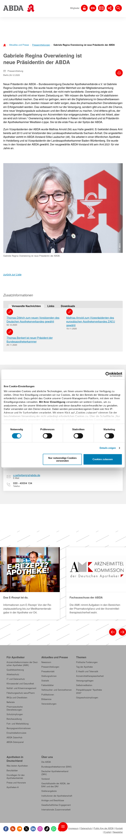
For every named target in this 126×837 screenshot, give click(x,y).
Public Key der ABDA (104, 828)
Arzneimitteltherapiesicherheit (90, 676)
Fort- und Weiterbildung (18, 723)
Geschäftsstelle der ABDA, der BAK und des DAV (55, 785)
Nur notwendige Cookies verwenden (62, 459)
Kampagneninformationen (19, 728)
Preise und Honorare (16, 782)
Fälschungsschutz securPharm (21, 692)
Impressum (73, 828)
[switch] (47, 435)
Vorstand (45, 778)
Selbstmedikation (84, 685)
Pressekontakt (47, 671)
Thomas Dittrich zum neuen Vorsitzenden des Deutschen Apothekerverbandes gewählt (33, 319)
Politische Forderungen (87, 662)
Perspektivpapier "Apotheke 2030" (89, 691)
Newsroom (46, 662)
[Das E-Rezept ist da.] (30, 583)
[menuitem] (18, 44)
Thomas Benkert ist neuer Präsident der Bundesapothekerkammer (30, 339)
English (107, 832)
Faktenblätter (47, 685)
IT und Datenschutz (16, 678)
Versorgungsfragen (85, 680)
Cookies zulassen (103, 459)
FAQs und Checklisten (17, 697)
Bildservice (46, 699)
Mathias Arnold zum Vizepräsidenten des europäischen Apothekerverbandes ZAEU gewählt (90, 321)
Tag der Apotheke (84, 666)
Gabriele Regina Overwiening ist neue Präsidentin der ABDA (84, 44)
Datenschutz (86, 828)
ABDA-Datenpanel (15, 742)
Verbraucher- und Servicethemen (56, 689)
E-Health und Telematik (87, 671)
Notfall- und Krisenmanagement (21, 688)
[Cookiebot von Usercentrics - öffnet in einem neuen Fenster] (108, 374)
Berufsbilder (12, 770)
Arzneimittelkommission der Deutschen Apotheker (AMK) (22, 664)
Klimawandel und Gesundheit (20, 683)
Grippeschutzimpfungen (87, 697)
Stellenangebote (49, 791)
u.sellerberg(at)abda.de (26, 475)
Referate (11, 702)
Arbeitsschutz (13, 674)
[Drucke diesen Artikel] (119, 72)
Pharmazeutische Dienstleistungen (15, 708)
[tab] (26, 306)
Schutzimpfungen (15, 714)
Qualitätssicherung (15, 669)
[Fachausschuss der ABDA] (96, 583)
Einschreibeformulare (16, 732)
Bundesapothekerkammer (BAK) (56, 766)
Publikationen (47, 694)
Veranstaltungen (48, 703)
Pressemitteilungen (41, 44)
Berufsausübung (14, 718)
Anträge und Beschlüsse (52, 800)
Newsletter (118, 832)
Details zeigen (108, 448)
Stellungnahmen (49, 676)
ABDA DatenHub (14, 737)
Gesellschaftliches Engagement (56, 804)
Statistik (45, 680)
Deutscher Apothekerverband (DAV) (54, 773)
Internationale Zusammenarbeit (56, 809)
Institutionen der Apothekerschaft (56, 795)
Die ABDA (46, 761)
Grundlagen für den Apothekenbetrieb (16, 777)
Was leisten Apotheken (17, 765)
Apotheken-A (13, 787)
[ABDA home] (5, 44)
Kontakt (119, 828)
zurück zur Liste (12, 274)
